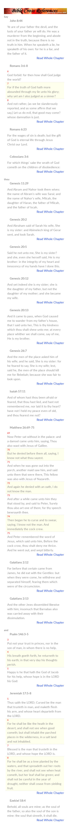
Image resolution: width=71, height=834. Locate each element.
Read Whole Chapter (50, 58)
